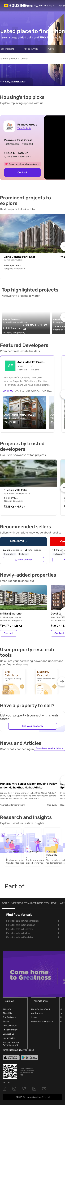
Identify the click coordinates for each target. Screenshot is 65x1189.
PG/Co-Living (31, 49)
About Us (7, 1013)
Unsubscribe (9, 1038)
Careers (7, 1009)
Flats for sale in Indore (18, 933)
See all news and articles (49, 748)
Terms (6, 1021)
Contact (8, 633)
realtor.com (37, 1013)
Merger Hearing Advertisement (11, 1043)
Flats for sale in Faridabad (20, 937)
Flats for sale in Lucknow (19, 929)
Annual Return (10, 1025)
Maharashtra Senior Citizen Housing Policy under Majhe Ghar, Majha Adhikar (28, 785)
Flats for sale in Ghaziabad (20, 924)
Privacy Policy (10, 1030)
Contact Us (8, 1034)
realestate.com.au (40, 1009)
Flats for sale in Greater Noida (22, 920)
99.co (34, 1017)
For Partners (9, 1017)
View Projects (24, 128)
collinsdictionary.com (42, 1021)
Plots (50, 49)
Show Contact (25, 559)
